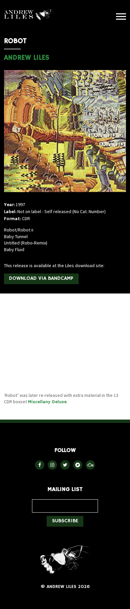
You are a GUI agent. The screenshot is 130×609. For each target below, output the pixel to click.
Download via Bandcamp (41, 278)
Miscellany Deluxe (47, 402)
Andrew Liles (29, 14)
